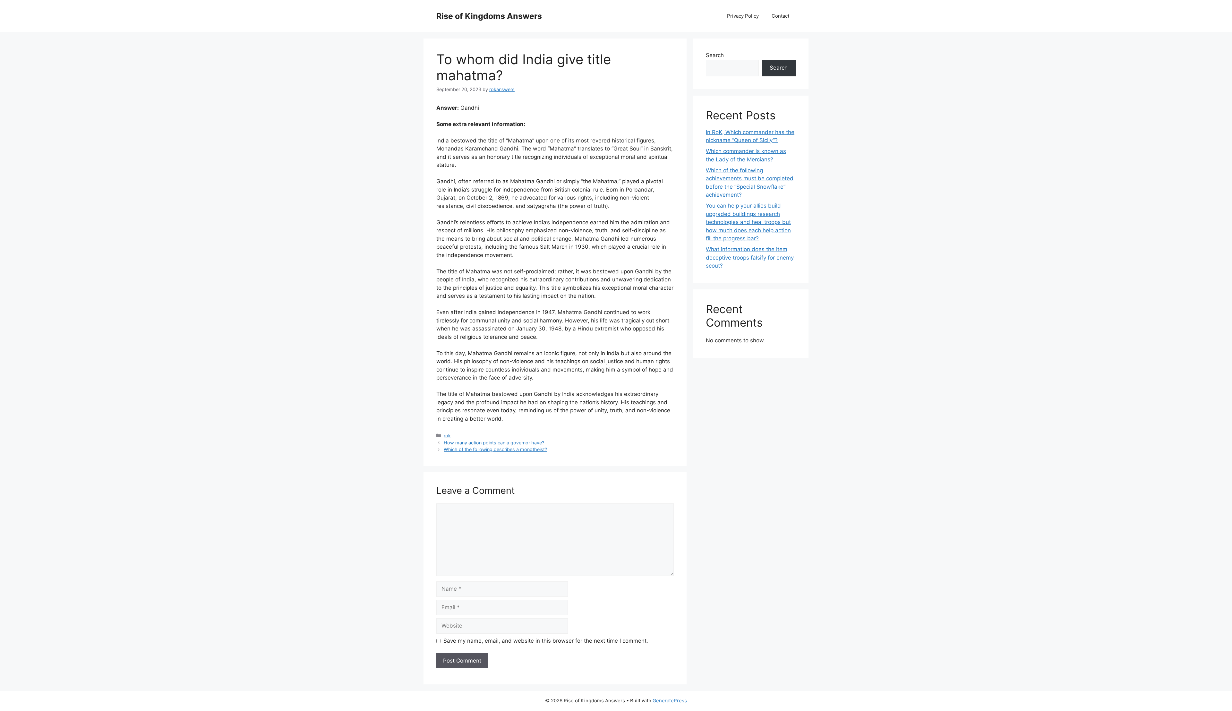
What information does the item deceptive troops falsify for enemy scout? (750, 257)
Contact (780, 16)
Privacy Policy (743, 16)
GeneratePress (670, 701)
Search (715, 55)
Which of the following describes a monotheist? (495, 449)
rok (447, 435)
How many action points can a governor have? (494, 442)
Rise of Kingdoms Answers (489, 16)
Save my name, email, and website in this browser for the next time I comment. (545, 641)
